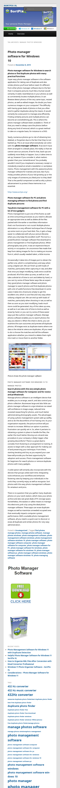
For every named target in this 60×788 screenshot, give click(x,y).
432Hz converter (20, 695)
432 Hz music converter (22, 690)
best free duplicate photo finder (19, 703)
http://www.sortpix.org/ (17, 192)
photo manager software (36, 540)
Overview (20, 34)
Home (10, 34)
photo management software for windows (23, 755)
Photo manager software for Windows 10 (23, 56)
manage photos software (31, 533)
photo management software (34, 535)
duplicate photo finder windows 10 (20, 720)
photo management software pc (20, 761)
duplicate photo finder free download (22, 713)
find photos (40, 530)
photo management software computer (22, 745)
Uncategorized (21, 530)
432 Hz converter (18, 686)
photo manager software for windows (26, 548)
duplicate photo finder (21, 706)
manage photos (14, 533)
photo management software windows (30, 536)
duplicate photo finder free (18, 710)
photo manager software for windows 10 (28, 549)
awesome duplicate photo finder (20, 699)
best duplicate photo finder (42, 699)
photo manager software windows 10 (30, 554)
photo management (33, 731)
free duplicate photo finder (18, 723)
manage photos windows (17, 731)
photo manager (20, 781)
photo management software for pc (21, 751)
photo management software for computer (24, 748)
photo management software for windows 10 (24, 758)
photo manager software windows (32, 553)
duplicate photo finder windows (19, 716)
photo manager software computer (30, 541)
